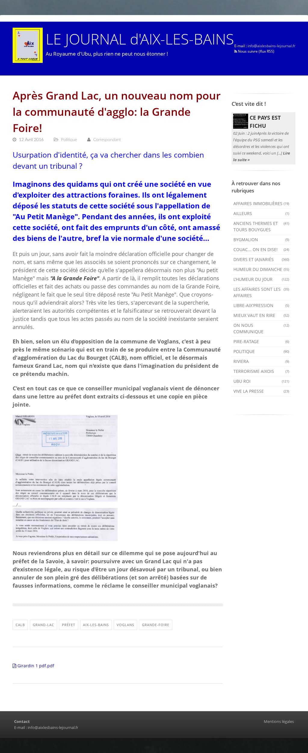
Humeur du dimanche (261, 269)
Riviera (261, 361)
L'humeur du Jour (261, 279)
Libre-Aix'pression (261, 305)
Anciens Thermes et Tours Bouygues (261, 226)
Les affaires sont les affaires (261, 292)
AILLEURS (261, 213)
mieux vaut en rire (261, 315)
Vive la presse (261, 391)
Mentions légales (279, 721)
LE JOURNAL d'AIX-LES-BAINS (140, 39)
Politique (261, 351)
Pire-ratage (261, 341)
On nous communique (261, 328)
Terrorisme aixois (261, 371)
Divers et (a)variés (261, 259)
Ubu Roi (261, 381)
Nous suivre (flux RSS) (255, 51)
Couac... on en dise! (261, 249)
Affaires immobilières (261, 203)
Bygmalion (261, 239)
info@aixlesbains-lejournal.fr (271, 45)
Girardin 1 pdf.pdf (35, 665)
